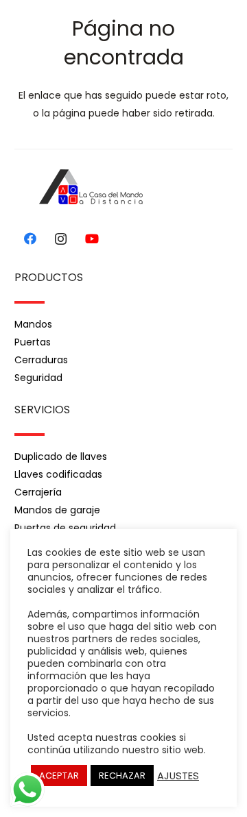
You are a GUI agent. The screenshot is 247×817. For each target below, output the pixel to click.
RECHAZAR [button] (122, 775)
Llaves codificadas (58, 474)
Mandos (33, 324)
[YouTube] (91, 238)
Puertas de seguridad (65, 528)
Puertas (32, 342)
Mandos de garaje (57, 510)
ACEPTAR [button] (59, 775)
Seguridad (38, 378)
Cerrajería (38, 492)
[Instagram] (60, 238)
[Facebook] (29, 238)
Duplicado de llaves (60, 456)
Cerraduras (41, 360)
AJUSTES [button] (178, 776)
